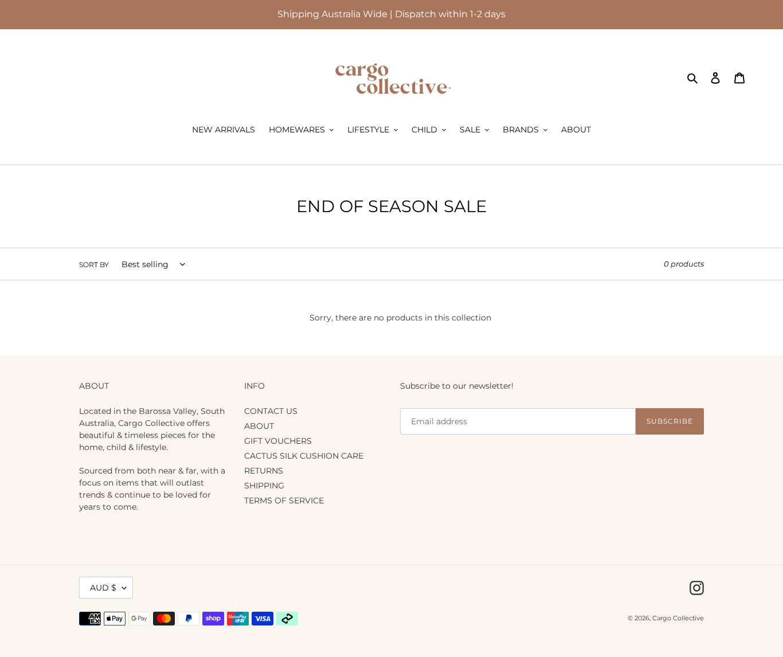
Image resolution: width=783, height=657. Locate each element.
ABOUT (259, 426)
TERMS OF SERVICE (284, 500)
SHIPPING (264, 485)
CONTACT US (270, 411)
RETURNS (263, 471)
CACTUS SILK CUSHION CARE (303, 456)
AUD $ (103, 587)
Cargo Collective (678, 618)
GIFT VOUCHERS (278, 441)
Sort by (94, 264)
